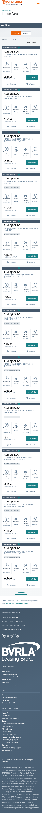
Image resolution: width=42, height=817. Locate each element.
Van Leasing (6, 671)
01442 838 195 (12, 617)
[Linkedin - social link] (12, 636)
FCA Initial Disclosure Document (13, 724)
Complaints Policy (8, 726)
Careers (4, 721)
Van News (5, 682)
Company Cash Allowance (11, 703)
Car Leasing (6, 695)
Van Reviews (6, 679)
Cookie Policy (6, 732)
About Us (5, 713)
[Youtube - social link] (17, 636)
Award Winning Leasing (10, 718)
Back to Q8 (7, 10)
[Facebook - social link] (3, 636)
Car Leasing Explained (9, 698)
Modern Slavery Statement (11, 737)
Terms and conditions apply (17, 603)
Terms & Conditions (9, 734)
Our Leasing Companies (10, 742)
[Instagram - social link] (8, 636)
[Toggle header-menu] (38, 3)
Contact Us (6, 716)
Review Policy (7, 750)
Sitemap (5, 745)
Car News (5, 700)
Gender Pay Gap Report (10, 740)
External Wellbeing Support (11, 748)
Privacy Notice (7, 729)
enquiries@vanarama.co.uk (11, 629)
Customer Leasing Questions (12, 685)
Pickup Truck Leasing (9, 674)
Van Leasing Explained (10, 677)
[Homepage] (12, 3)
